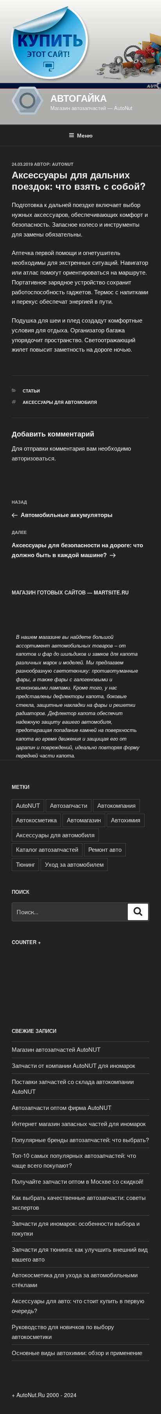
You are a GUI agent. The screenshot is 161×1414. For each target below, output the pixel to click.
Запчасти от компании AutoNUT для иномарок (73, 1065)
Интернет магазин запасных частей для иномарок (79, 1123)
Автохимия (125, 820)
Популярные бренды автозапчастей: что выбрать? (80, 1139)
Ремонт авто (105, 849)
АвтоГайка (78, 98)
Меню (85, 135)
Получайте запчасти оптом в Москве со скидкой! (77, 1181)
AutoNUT (62, 164)
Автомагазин (84, 820)
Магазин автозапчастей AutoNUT (56, 1049)
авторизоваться (33, 458)
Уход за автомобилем (74, 864)
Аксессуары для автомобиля (60, 402)
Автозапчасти (68, 805)
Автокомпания (116, 805)
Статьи (31, 391)
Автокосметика (36, 820)
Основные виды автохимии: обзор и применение (77, 1352)
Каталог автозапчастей (47, 849)
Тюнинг (25, 864)
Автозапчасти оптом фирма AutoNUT (61, 1107)
